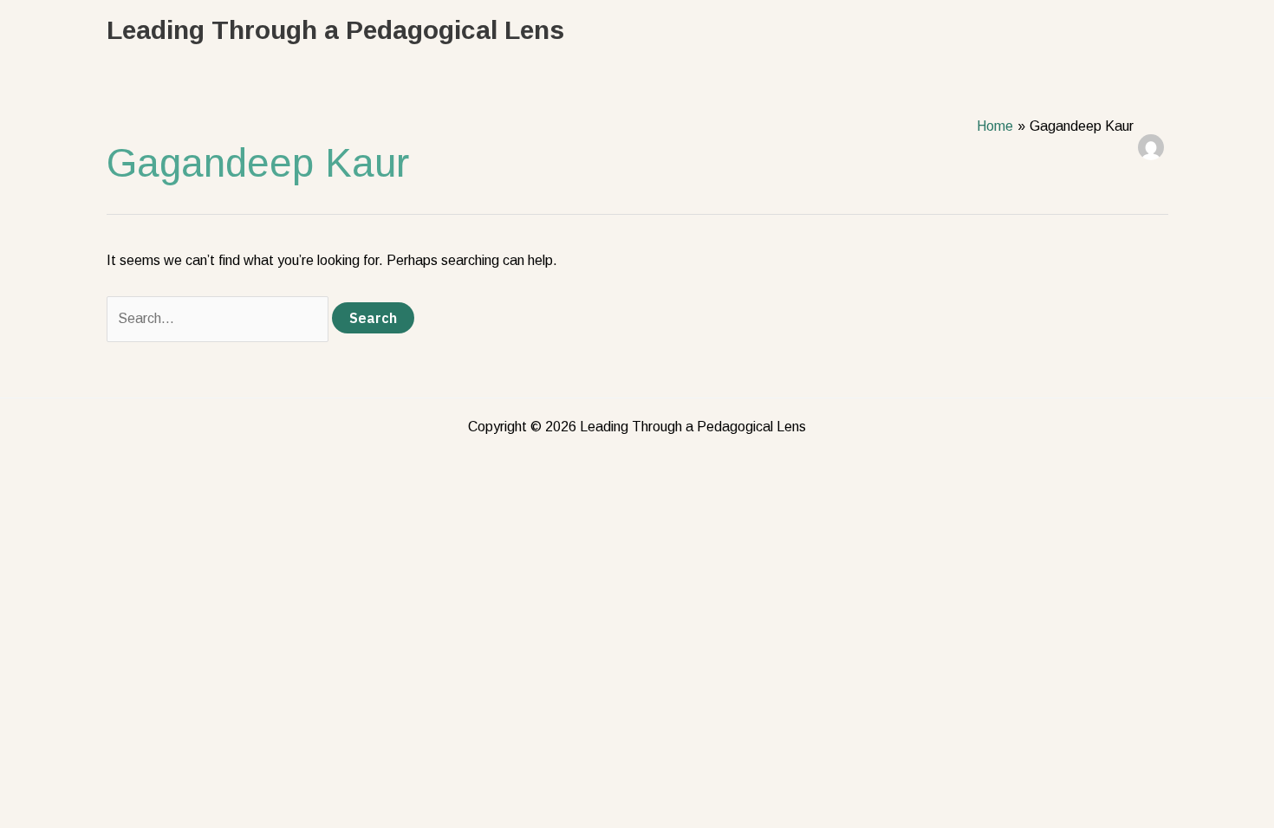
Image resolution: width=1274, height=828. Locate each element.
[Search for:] (219, 318)
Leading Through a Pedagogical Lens (335, 30)
